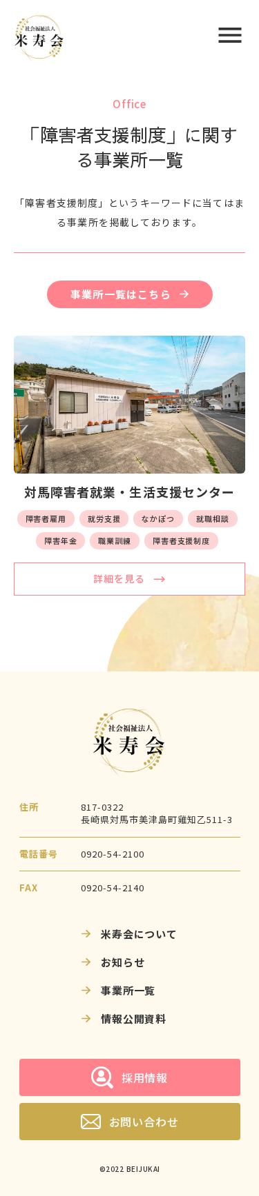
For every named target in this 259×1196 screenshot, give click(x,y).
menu (230, 35)
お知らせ (122, 962)
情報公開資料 (133, 1018)
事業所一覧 (128, 990)
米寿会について (139, 933)
